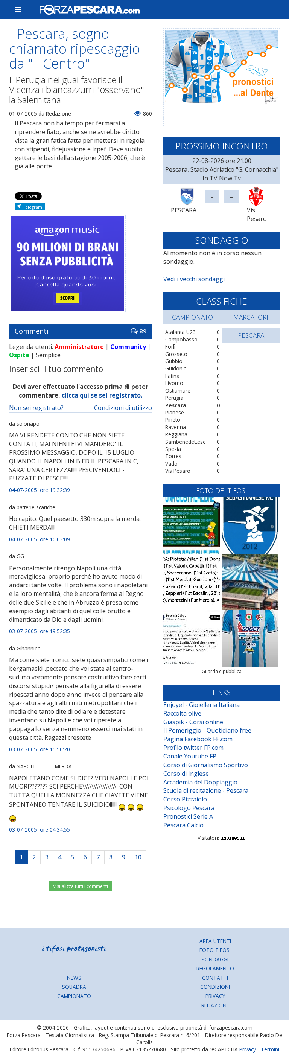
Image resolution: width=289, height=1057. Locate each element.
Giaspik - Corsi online (193, 722)
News (74, 977)
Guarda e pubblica (222, 671)
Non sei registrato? (36, 408)
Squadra (74, 986)
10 (138, 857)
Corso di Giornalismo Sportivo (205, 765)
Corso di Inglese (186, 773)
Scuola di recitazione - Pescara (205, 790)
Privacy (215, 995)
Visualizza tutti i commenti (80, 886)
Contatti (215, 977)
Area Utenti (215, 940)
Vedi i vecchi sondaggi (194, 279)
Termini (270, 1049)
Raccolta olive (182, 713)
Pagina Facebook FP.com (198, 739)
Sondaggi (215, 959)
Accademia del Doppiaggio (200, 782)
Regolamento (215, 968)
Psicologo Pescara (188, 808)
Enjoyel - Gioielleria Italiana (201, 705)
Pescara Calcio (183, 825)
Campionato (74, 995)
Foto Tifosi (215, 949)
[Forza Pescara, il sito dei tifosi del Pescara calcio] (156, 9)
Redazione (215, 1005)
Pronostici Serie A (188, 816)
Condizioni (215, 986)
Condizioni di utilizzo (123, 408)
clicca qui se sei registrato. (102, 395)
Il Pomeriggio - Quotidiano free (207, 730)
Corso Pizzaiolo (185, 799)
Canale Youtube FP (189, 756)
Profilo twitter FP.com (193, 747)
